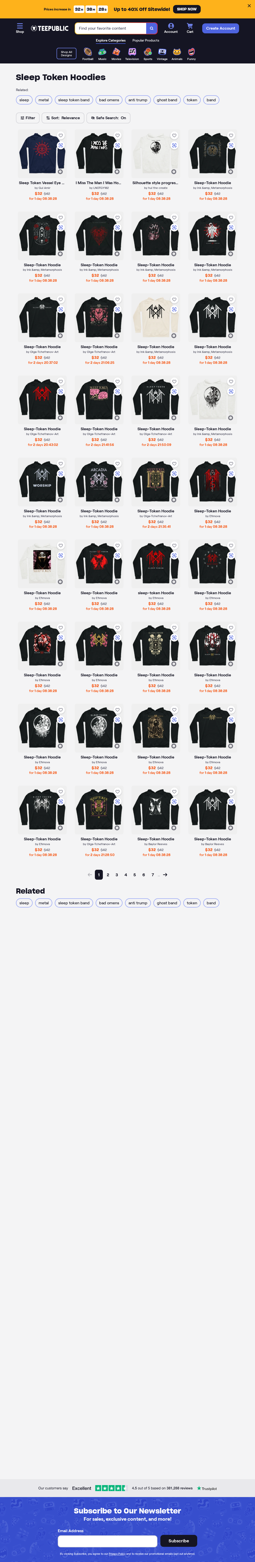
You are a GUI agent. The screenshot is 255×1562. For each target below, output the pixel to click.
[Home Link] (49, 28)
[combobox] (110, 28)
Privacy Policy (117, 1553)
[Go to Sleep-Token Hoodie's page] (155, 810)
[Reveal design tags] (60, 171)
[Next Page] (165, 875)
